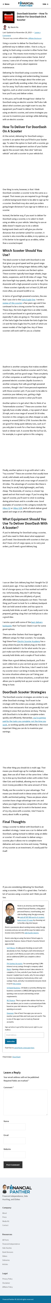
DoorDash (16, 1057)
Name (6, 1121)
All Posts (5, 1240)
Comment (9, 1087)
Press (4, 1217)
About (4, 1213)
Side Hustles (7, 1248)
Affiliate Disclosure (34, 38)
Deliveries (6, 1260)
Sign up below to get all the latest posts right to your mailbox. (23, 1028)
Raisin (9, 969)
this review (17, 984)
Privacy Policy (7, 1279)
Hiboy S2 (6, 508)
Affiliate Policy (7, 1287)
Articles (5, 1264)
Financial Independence (11, 1244)
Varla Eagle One (28, 299)
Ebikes (4, 1256)
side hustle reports (32, 933)
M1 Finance (11, 1000)
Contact (5, 1225)
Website (7, 1149)
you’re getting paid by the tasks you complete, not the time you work (24, 721)
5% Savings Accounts (15, 963)
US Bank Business (13, 988)
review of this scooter (12, 303)
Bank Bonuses (7, 1252)
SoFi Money (11, 948)
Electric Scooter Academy (28, 641)
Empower (10, 1013)
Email (6, 1135)
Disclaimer (6, 1283)
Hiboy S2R (17, 508)
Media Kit (5, 1221)
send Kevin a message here (24, 1048)
